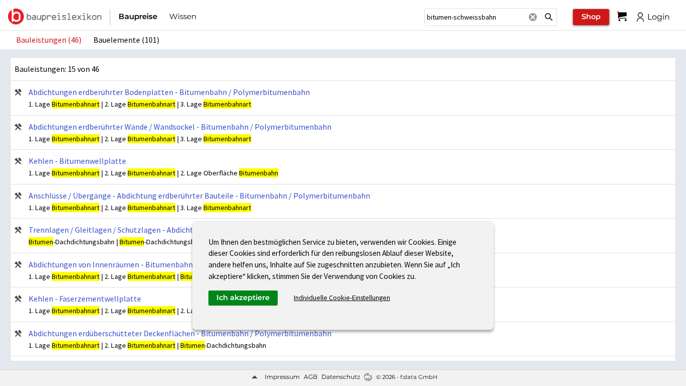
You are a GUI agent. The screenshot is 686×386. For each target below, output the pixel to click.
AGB (310, 376)
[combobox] (474, 17)
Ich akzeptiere (243, 297)
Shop (591, 16)
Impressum (282, 376)
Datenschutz (340, 376)
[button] (548, 17)
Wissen (182, 16)
